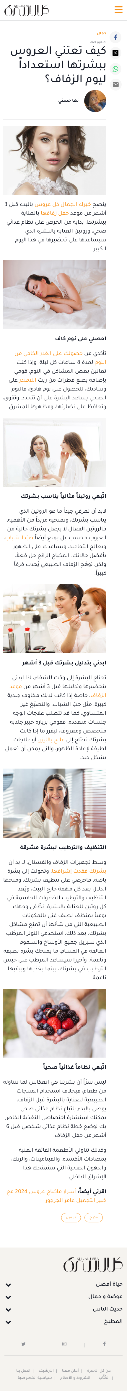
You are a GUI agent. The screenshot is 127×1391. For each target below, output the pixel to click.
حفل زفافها (55, 214)
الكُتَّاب (104, 1378)
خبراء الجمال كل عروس (63, 205)
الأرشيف (46, 1371)
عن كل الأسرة (99, 1371)
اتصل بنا (23, 1371)
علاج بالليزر (52, 740)
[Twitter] (115, 53)
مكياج (93, 1217)
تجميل (71, 1217)
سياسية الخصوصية (35, 1378)
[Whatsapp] (115, 69)
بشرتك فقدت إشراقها (79, 872)
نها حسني (68, 101)
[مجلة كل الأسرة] (63, 1264)
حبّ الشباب (19, 538)
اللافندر (27, 381)
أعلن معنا (70, 1371)
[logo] (26, 10)
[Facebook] (115, 37)
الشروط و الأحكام (75, 1378)
